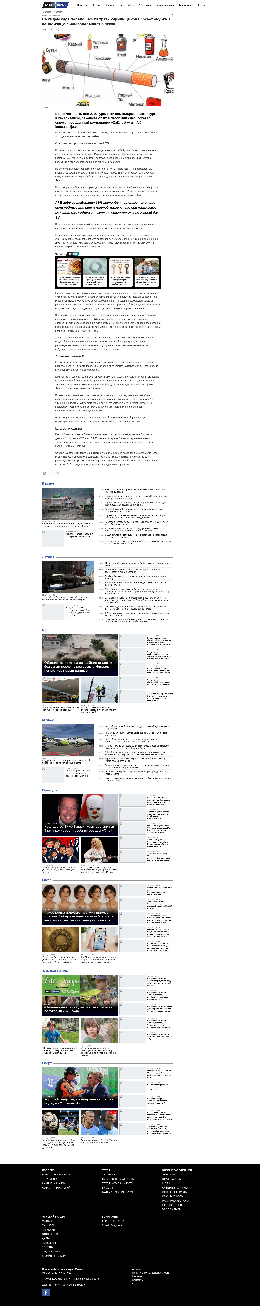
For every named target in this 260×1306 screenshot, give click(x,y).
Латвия (96, 5)
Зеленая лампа (165, 5)
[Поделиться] (57, 29)
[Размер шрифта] (44, 29)
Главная (46, 12)
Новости (82, 5)
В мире (110, 5)
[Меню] (216, 5)
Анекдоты (145, 5)
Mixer (130, 5)
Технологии (186, 5)
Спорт (201, 5)
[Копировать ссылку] (51, 29)
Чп (121, 5)
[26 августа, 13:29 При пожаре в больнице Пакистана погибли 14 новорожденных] (60, 690)
